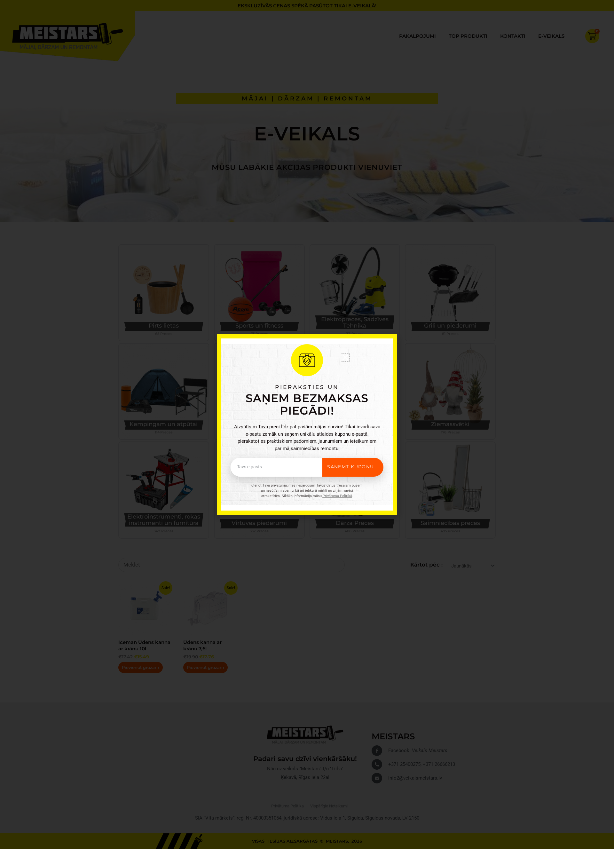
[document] (307, 424)
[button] (345, 357)
